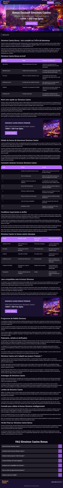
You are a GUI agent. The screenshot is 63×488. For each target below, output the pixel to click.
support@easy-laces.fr (56, 482)
